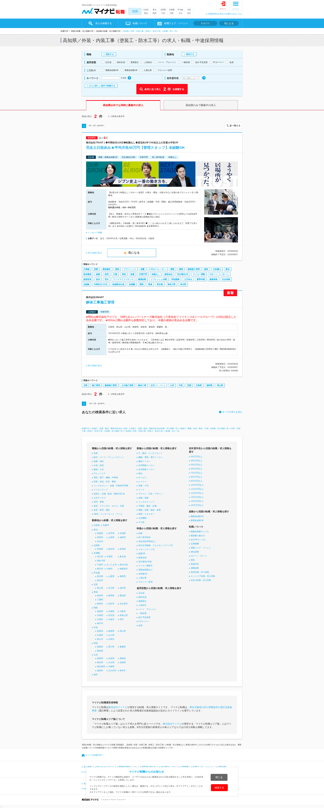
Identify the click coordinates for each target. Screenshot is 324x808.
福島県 (123, 537)
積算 (181, 269)
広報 (115, 274)
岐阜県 (100, 595)
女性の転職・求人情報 (201, 580)
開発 (117, 269)
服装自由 (168, 274)
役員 (140, 625)
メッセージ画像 (95, 232)
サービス (142, 477)
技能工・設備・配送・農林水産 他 (109, 494)
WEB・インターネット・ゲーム (108, 514)
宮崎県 (123, 662)
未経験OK (142, 574)
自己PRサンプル (198, 539)
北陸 (189, 10)
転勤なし (156, 274)
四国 (135, 11)
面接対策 (195, 564)
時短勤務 (175, 279)
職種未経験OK (197, 516)
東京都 (160, 284)
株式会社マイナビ (118, 707)
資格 (193, 560)
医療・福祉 (99, 461)
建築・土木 (99, 469)
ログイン (223, 9)
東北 (154, 10)
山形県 (111, 537)
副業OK (141, 553)
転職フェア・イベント (203, 767)
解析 (206, 269)
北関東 (163, 10)
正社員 (141, 593)
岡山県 (220, 385)
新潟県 (100, 576)
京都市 (100, 619)
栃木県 (111, 549)
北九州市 (112, 670)
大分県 (111, 662)
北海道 (146, 10)
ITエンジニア (99, 473)
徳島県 (100, 647)
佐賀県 (111, 658)
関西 (154, 13)
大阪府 (123, 611)
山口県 (111, 635)
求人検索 (88, 767)
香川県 (111, 647)
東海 (146, 13)
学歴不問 (143, 274)
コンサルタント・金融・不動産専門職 (111, 485)
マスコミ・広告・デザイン (150, 494)
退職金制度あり (145, 570)
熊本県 (100, 662)
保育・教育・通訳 (102, 510)
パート (162, 385)
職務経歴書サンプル (200, 531)
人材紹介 (142, 605)
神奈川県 (171, 284)
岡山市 (100, 639)
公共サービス (100, 498)
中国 (163, 13)
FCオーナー (143, 621)
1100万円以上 (197, 489)
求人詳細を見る (95, 253)
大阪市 (111, 619)
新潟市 (100, 580)
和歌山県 (124, 615)
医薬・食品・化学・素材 (105, 481)
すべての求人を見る (232, 412)
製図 (172, 269)
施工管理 (96, 385)
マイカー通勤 (199, 274)
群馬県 (123, 549)
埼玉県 (183, 284)
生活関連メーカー (146, 469)
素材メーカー (144, 461)
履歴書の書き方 (198, 535)
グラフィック (130, 269)
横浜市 (100, 569)
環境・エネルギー (146, 514)
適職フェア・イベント (201, 548)
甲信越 (180, 10)
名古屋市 (124, 603)
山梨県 (111, 576)
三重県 (100, 599)
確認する (219, 787)
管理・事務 (99, 502)
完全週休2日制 (145, 561)
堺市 (122, 619)
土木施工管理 (127, 385)
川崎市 (109, 569)
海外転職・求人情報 (200, 572)
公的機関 (142, 518)
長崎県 (123, 658)
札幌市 (106, 525)
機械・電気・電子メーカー (150, 457)
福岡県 (209, 385)
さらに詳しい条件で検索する (102, 86)
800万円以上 (196, 477)
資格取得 (87, 279)
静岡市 (100, 603)
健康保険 (213, 279)
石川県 (111, 588)
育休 (107, 279)
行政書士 (217, 269)
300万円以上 (196, 456)
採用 (107, 274)
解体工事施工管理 (100, 302)
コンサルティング (146, 502)
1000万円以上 (197, 485)
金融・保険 (143, 498)
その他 (141, 522)
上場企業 (142, 578)
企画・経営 (99, 465)
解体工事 (142, 385)
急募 (132, 274)
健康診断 (142, 279)
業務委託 (142, 601)
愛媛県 (123, 647)
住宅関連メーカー (146, 465)
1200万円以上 (197, 493)
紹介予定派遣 (144, 617)
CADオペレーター (157, 269)
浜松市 (111, 603)
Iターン (225, 274)
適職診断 (195, 568)
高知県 (100, 651)
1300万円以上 (197, 497)
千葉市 (100, 564)
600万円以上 (196, 469)
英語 (124, 274)
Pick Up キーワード (105, 767)
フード (141, 490)
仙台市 (100, 541)
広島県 (199, 385)
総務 (98, 274)
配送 (228, 269)
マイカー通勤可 (145, 566)
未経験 (86, 284)
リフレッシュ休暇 (159, 279)
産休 (98, 279)
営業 (96, 269)
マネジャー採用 (145, 582)
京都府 (111, 611)
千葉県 (109, 556)
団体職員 (87, 274)
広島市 (111, 639)
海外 (189, 13)
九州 (180, 13)
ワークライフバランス (123, 279)
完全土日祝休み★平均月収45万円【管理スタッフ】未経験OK (135, 147)
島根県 (111, 631)
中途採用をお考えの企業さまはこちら (225, 14)
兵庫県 (100, 615)
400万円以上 (196, 460)
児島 (85, 385)
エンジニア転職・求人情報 (203, 576)
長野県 (123, 576)
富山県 (100, 588)
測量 (143, 269)
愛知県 (123, 595)
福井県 (123, 588)
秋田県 (100, 537)
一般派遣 (142, 613)
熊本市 (123, 670)
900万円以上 (196, 481)
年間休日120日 (101, 284)
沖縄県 (111, 666)
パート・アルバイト (147, 609)
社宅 (153, 385)
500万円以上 (196, 465)
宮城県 (123, 533)
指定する (110, 54)
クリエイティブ (101, 490)
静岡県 (111, 595)
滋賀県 (100, 611)
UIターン (214, 274)
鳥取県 (100, 631)
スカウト (205, 23)
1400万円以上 (197, 501)
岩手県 (111, 533)
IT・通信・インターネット (150, 453)
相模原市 (124, 569)
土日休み (188, 279)
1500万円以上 (197, 505)
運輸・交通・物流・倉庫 (149, 510)
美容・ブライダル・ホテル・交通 (109, 506)
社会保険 (226, 279)
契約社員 (142, 597)
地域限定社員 (118, 284)
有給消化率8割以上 (147, 541)
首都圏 (171, 10)
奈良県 (111, 615)
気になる (229, 23)
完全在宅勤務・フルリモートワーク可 (155, 545)
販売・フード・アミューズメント (109, 457)
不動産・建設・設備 (147, 506)
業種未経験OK (197, 520)
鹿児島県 (101, 666)
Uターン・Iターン (199, 556)
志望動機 (195, 544)
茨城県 (100, 549)
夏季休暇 (201, 279)
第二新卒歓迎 (144, 537)
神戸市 (100, 623)
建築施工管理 (194, 269)
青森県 (100, 533)
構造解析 (107, 269)
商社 (140, 473)
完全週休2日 (182, 274)
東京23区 (124, 564)
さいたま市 (111, 564)
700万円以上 (196, 473)
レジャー (142, 481)
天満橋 (86, 269)
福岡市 (100, 670)
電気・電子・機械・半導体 (106, 477)
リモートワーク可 (146, 549)
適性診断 (195, 552)
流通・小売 (143, 485)
